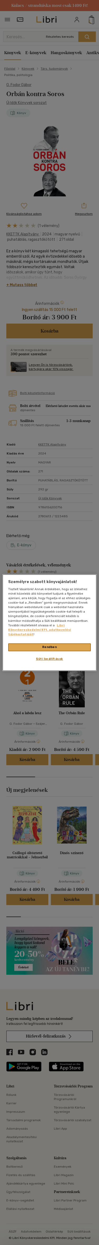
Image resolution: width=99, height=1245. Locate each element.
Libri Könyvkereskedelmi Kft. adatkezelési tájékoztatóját (39, 629)
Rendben (49, 647)
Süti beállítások (49, 659)
